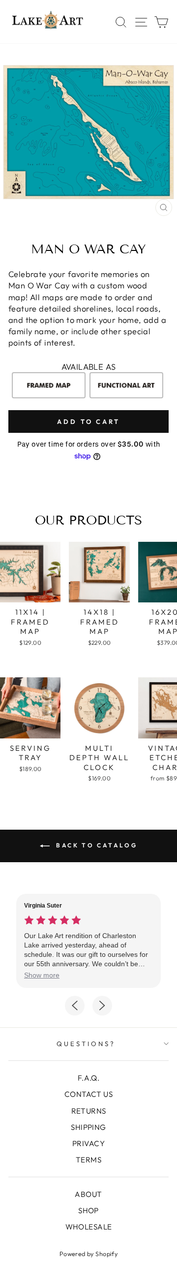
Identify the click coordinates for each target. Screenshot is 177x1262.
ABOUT (88, 1194)
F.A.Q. (88, 1078)
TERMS (88, 1159)
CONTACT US (88, 1094)
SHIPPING (88, 1127)
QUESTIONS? (86, 1044)
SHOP (88, 1210)
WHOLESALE (88, 1226)
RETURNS (88, 1111)
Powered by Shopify (88, 1254)
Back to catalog (96, 845)
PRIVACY (88, 1143)
